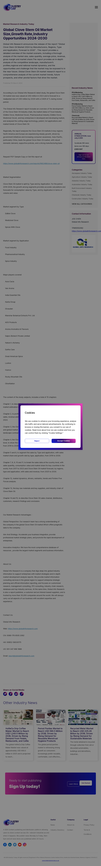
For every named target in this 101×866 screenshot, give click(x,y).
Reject (36, 441)
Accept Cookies (63, 441)
